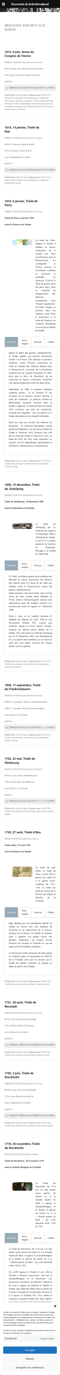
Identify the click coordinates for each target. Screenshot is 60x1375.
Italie (42, 100)
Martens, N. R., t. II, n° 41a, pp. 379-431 (32, 87)
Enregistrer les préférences (30, 1367)
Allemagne (9, 100)
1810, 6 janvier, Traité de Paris (21, 203)
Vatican (22, 109)
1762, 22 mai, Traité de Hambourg (20, 760)
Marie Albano (33, 838)
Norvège (50, 100)
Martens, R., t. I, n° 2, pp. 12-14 (32, 800)
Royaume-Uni (39, 106)
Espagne (28, 100)
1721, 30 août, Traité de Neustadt (20, 1004)
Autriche (19, 100)
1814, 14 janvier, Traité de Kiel (22, 129)
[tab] (11, 342)
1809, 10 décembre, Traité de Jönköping (22, 487)
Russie (49, 106)
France (36, 100)
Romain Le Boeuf (34, 62)
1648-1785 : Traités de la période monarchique (28, 810)
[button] (55, 1306)
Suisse (14, 109)
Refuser (30, 1358)
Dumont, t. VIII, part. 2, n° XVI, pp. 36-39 (32, 1044)
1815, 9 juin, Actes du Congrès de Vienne (19, 54)
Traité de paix (22, 95)
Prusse (16, 103)
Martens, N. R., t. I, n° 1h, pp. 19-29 (32, 727)
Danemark (9, 182)
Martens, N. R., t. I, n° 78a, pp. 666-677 (32, 169)
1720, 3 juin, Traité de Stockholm (19, 1075)
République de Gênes (30, 103)
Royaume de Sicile (23, 106)
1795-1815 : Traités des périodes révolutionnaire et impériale (28, 96)
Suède (7, 109)
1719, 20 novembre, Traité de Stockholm (22, 1146)
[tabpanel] (30, 399)
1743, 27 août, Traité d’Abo (23, 832)
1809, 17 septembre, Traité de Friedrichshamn (22, 687)
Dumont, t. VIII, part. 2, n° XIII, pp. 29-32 (32, 1115)
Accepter (30, 1350)
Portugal (8, 103)
